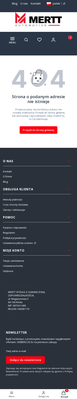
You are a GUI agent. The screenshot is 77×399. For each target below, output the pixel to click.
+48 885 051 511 (16, 315)
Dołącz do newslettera (25, 360)
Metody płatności (12, 199)
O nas (24, 3)
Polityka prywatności (14, 238)
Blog (15, 3)
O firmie (7, 176)
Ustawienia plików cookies (18, 243)
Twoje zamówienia (13, 260)
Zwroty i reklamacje (14, 209)
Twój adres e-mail (16, 351)
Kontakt (36, 3)
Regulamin (9, 232)
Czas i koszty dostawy (15, 204)
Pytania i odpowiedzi (15, 227)
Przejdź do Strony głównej (38, 130)
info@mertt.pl (15, 321)
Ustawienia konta (13, 265)
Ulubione (8, 271)
